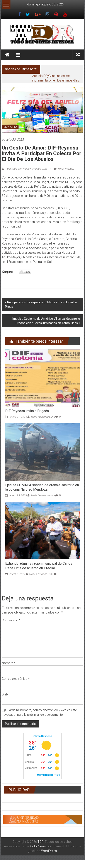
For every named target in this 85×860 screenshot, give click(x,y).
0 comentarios (66, 168)
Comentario (11, 620)
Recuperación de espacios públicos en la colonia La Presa (41, 304)
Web (5, 694)
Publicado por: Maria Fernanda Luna (26, 168)
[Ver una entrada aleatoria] (78, 55)
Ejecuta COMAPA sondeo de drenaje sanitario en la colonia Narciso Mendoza (42, 487)
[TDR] (7, 54)
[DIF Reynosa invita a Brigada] (42, 377)
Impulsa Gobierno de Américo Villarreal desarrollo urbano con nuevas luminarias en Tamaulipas (46, 321)
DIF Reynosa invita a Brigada (27, 411)
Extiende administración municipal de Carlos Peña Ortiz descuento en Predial (38, 565)
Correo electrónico (16, 678)
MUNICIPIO (10, 126)
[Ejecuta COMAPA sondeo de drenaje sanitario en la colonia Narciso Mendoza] (42, 452)
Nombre (8, 663)
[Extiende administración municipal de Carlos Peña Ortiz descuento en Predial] (42, 530)
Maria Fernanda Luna (43, 416)
